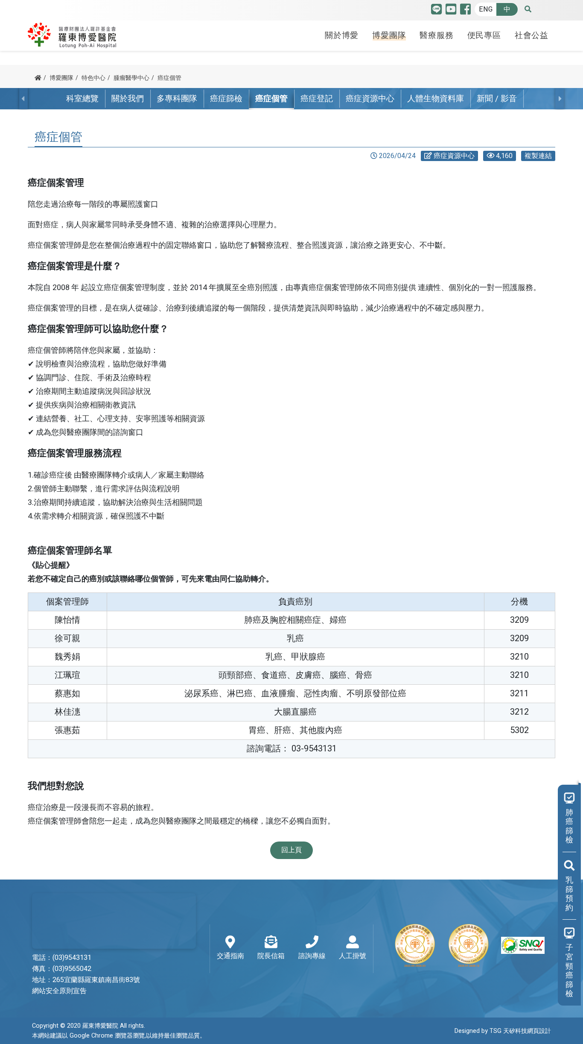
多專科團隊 (177, 99)
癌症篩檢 (226, 99)
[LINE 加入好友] (436, 11)
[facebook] (465, 11)
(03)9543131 (71, 958)
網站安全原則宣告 (59, 991)
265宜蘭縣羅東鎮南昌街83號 (96, 980)
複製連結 (538, 156)
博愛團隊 (389, 35)
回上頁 (291, 850)
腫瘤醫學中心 (131, 77)
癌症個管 (169, 77)
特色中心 (93, 77)
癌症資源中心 (370, 99)
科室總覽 (82, 99)
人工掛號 (352, 956)
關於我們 (127, 99)
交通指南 (230, 956)
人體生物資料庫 (435, 99)
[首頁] (38, 77)
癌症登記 (316, 99)
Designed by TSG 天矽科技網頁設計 (503, 1030)
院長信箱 (271, 956)
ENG (486, 9)
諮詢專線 (312, 956)
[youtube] (451, 11)
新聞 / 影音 (497, 99)
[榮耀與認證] (469, 945)
